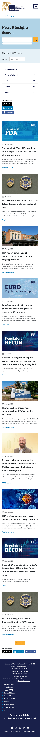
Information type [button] (11, 69)
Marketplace (9, 684)
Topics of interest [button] (11, 75)
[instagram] (16, 727)
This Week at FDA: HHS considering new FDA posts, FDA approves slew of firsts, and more (19, 151)
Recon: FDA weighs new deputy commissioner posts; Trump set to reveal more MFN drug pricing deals (19, 361)
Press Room (8, 687)
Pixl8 (20, 679)
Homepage (11, 16)
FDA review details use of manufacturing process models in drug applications (18, 256)
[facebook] (12, 727)
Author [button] (7, 86)
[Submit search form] (35, 39)
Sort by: (4, 59)
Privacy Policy (9, 705)
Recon (4, 375)
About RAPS (8, 690)
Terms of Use (9, 707)
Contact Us (8, 696)
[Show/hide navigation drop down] (35, 6)
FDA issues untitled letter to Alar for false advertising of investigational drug (20, 204)
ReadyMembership (24, 681)
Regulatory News (8, 220)
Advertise (7, 702)
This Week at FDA (8, 167)
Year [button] (6, 81)
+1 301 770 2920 (23, 671)
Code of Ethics (9, 693)
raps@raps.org (22, 676)
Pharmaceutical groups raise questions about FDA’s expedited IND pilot (18, 411)
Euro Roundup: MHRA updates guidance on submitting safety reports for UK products (17, 308)
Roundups (5, 325)
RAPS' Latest (6, 483)
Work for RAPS (9, 699)
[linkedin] (24, 727)
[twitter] (20, 727)
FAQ (5, 710)
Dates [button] (7, 92)
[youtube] (28, 727)
